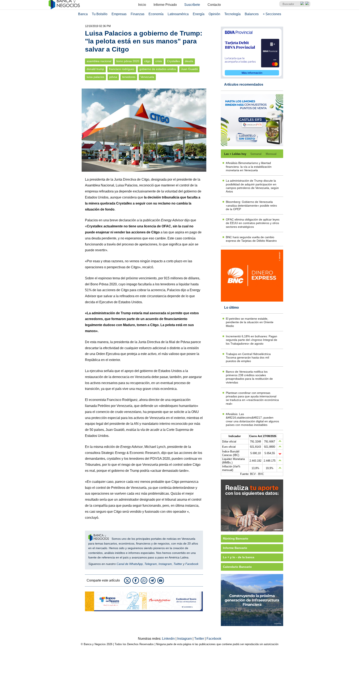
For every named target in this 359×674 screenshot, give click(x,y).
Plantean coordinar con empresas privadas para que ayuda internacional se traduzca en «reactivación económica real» (252, 398)
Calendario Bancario (237, 566)
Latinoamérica (178, 14)
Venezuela (147, 77)
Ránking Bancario (235, 538)
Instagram (165, 564)
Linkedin (169, 638)
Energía (198, 14)
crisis (158, 61)
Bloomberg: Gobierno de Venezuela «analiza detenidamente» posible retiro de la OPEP (251, 205)
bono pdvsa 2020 (127, 61)
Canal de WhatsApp (130, 564)
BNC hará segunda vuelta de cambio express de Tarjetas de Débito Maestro (251, 238)
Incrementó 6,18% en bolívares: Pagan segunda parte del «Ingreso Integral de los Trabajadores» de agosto (251, 340)
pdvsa (113, 77)
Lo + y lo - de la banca (238, 557)
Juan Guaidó (189, 69)
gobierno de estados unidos (157, 69)
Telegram (150, 564)
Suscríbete (192, 4)
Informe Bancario (235, 548)
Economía (156, 14)
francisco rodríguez (121, 69)
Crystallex (173, 61)
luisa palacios (95, 77)
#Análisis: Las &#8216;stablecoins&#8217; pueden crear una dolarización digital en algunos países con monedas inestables (252, 419)
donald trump (95, 69)
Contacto (214, 4)
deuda (189, 61)
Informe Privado (165, 4)
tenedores (128, 77)
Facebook (191, 564)
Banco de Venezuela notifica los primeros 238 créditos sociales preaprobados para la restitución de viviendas (249, 377)
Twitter (177, 564)
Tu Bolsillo (99, 14)
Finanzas (137, 14)
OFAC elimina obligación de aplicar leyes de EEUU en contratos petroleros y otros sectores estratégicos (252, 223)
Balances (252, 14)
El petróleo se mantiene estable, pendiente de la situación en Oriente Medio (249, 322)
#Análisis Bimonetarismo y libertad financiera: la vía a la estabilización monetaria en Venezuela (249, 166)
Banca (83, 14)
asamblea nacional (99, 61)
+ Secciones (272, 14)
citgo (147, 61)
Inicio (142, 4)
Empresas (119, 14)
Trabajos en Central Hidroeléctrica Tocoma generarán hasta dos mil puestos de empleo (248, 357)
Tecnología (232, 14)
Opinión (214, 14)
